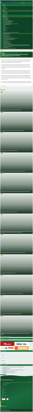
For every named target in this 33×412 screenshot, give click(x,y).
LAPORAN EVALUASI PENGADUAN (7, 20)
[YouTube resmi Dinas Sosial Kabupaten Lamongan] (7, 399)
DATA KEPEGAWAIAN (5, 19)
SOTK (3, 31)
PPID (3, 15)
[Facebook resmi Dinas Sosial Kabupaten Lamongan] (4, 399)
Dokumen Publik (4, 395)
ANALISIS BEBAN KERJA (6, 18)
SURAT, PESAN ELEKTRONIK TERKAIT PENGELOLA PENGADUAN (11, 32)
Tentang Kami (4, 6)
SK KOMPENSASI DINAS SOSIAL (7, 41)
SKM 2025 (4, 29)
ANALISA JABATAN (5, 17)
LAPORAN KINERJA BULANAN (6, 24)
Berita (2, 50)
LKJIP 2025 (4, 25)
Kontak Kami (4, 9)
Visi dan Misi (4, 7)
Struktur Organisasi (5, 8)
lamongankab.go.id (10, 0)
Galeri (4, 10)
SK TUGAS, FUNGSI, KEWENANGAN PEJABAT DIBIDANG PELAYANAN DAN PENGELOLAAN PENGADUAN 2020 (16, 44)
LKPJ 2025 (4, 26)
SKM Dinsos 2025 (5, 30)
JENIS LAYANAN (5, 35)
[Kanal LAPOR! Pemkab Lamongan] (3, 399)
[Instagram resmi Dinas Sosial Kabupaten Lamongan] (6, 399)
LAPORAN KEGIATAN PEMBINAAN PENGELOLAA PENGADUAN (10, 23)
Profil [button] (4, 5)
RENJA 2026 (4, 27)
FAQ (2, 393)
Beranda (4, 4)
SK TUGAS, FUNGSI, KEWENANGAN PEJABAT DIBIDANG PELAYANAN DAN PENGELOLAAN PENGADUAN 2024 (16, 45)
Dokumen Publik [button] (5, 16)
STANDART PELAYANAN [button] (6, 33)
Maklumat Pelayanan (5, 12)
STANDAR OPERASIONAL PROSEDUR (7, 46)
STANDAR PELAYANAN (6, 47)
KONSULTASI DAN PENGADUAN (7, 36)
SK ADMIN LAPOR (5, 40)
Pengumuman (4, 392)
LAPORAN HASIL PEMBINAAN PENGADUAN (8, 21)
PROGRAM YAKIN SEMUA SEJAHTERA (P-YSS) (8, 39)
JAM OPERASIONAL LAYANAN (6, 34)
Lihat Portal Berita (3, 374)
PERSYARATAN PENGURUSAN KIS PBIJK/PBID (8, 38)
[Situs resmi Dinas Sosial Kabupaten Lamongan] (1, 399)
